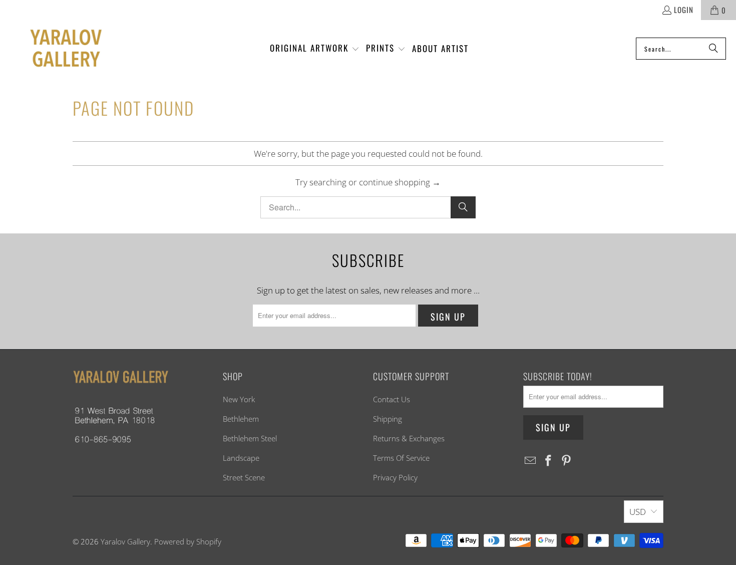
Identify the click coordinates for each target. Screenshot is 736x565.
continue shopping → (400, 182)
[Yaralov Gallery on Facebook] (548, 461)
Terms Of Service (401, 458)
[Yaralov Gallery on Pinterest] (566, 461)
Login (683, 9)
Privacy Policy (395, 477)
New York (239, 399)
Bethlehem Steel (250, 438)
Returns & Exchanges (409, 438)
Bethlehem (241, 419)
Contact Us (391, 399)
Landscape (241, 458)
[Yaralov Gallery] (56, 49)
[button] (314, 48)
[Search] (713, 49)
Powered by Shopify (187, 541)
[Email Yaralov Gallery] (530, 461)
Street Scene (244, 477)
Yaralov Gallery (125, 541)
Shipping (387, 419)
